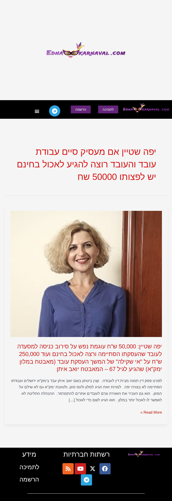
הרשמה (29, 479)
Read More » (151, 412)
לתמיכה (29, 467)
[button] (37, 111)
